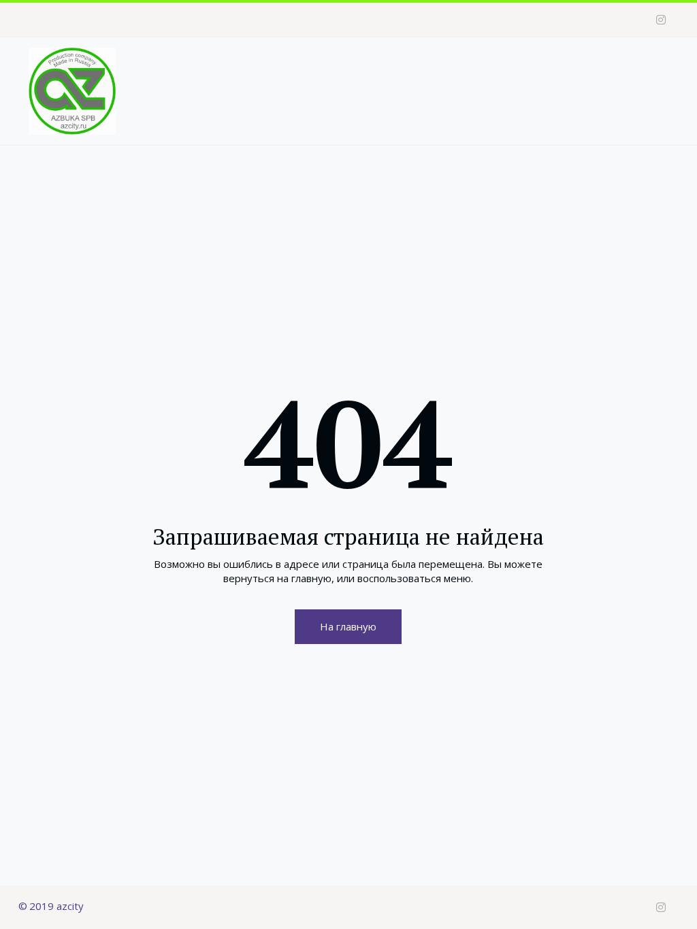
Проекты (415, 72)
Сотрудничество (514, 72)
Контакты (606, 72)
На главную (348, 626)
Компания (332, 72)
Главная (261, 72)
